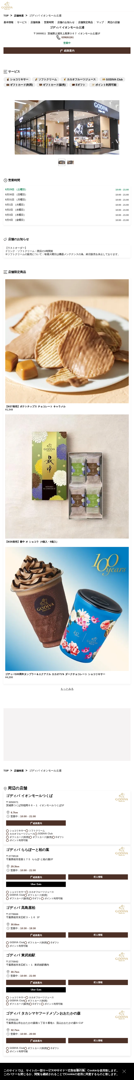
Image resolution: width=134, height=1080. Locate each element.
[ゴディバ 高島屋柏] (122, 913)
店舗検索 (19, 15)
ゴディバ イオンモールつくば (29, 796)
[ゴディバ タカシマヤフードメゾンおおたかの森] (122, 1018)
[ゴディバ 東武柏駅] (122, 960)
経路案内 (69, 50)
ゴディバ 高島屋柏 (20, 908)
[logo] (9, 5)
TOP (6, 15)
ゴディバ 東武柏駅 (20, 955)
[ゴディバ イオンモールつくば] (122, 801)
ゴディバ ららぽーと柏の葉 (27, 850)
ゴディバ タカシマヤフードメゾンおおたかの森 (43, 1013)
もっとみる (67, 688)
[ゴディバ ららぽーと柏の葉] (122, 855)
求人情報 (98, 877)
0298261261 (67, 37)
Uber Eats (36, 884)
